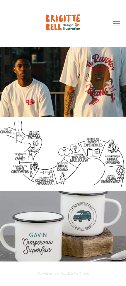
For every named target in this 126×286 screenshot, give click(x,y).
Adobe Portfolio (74, 273)
